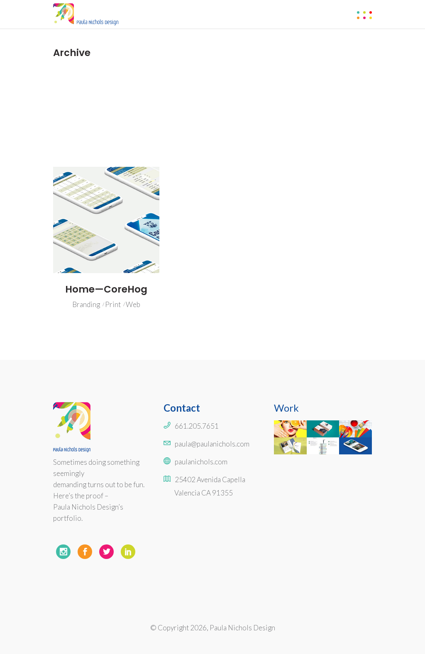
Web (133, 304)
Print (113, 304)
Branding (86, 304)
